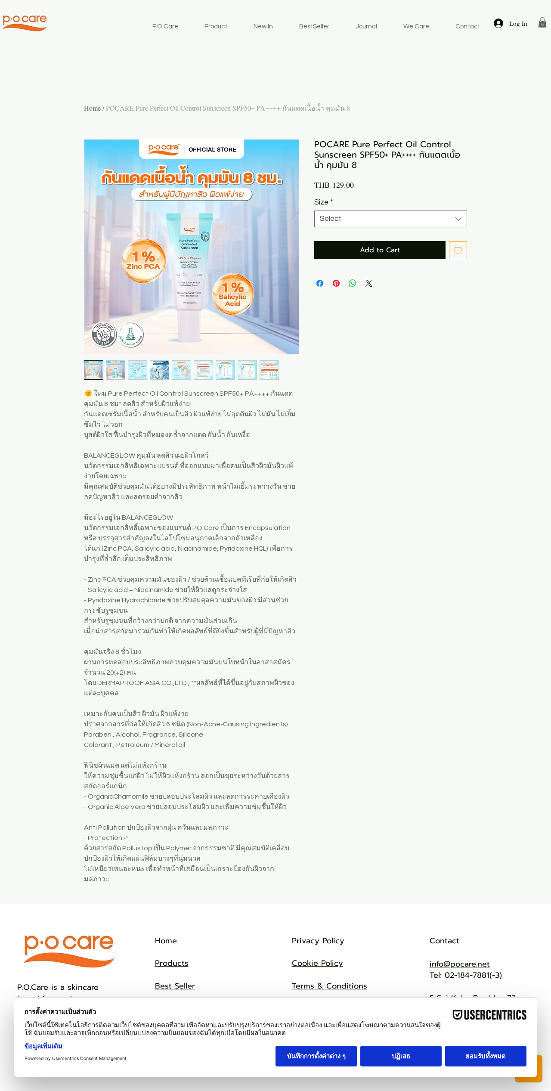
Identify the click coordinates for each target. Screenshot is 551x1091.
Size (323, 202)
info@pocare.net (460, 964)
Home (92, 107)
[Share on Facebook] (320, 283)
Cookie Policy (317, 963)
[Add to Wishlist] (458, 250)
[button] (542, 22)
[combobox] (390, 219)
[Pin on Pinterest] (336, 283)
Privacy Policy (318, 941)
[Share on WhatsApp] (352, 283)
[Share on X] (369, 283)
